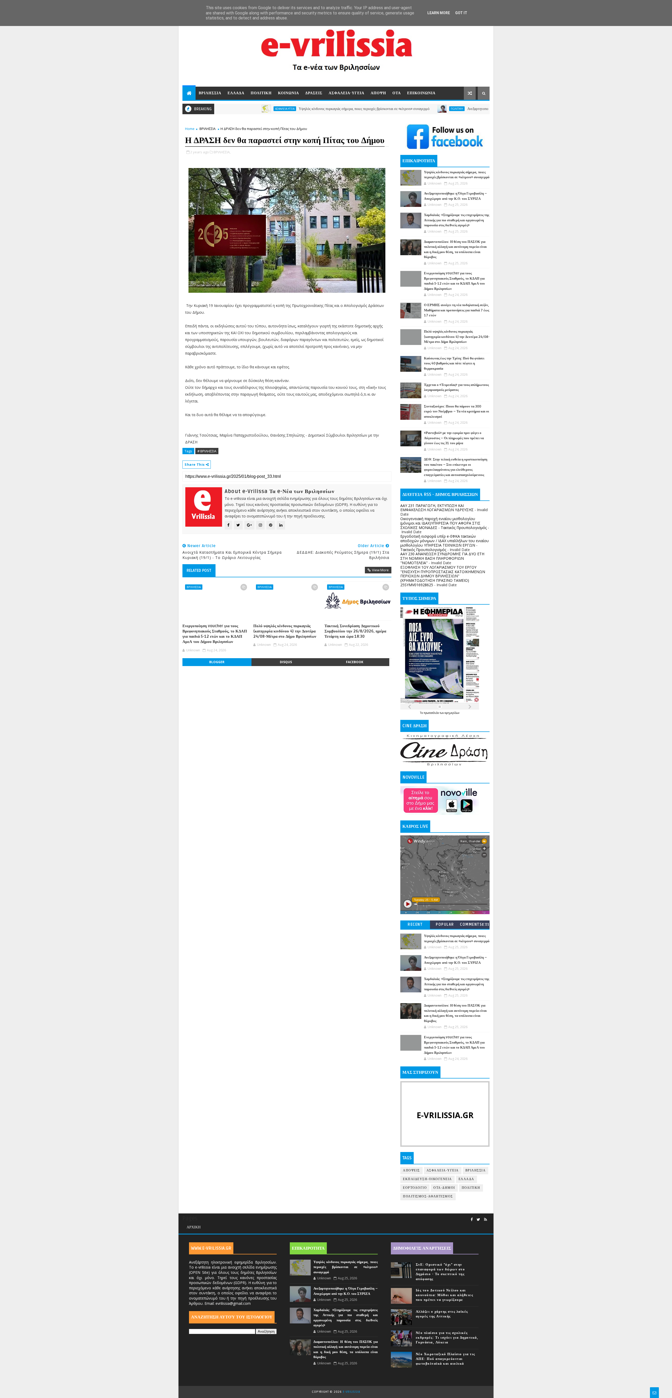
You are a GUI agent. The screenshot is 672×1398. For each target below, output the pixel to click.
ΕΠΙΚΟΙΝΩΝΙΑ (421, 93)
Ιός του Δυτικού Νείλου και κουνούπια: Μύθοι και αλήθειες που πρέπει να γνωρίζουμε (444, 1295)
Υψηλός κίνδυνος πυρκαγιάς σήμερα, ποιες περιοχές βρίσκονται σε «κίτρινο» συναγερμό (318, 109)
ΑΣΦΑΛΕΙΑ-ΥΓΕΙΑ (346, 93)
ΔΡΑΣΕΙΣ (313, 93)
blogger (216, 662)
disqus (286, 662)
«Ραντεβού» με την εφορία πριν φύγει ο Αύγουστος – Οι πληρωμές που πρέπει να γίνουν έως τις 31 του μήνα (454, 438)
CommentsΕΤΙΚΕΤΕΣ (474, 925)
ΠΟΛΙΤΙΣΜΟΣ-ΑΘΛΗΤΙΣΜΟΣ (428, 1196)
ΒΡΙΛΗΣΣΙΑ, (222, 152)
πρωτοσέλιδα (432, 713)
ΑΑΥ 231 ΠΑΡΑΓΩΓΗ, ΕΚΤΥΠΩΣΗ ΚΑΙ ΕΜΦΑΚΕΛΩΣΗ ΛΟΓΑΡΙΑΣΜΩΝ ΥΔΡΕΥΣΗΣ (437, 507)
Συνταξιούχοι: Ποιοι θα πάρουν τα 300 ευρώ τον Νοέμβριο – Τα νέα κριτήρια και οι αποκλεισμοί (456, 411)
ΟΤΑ (396, 93)
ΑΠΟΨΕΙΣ (411, 1170)
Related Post (199, 570)
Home (190, 128)
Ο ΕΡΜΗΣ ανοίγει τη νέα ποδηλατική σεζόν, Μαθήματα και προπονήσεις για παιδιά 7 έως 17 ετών (456, 310)
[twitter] (478, 1219)
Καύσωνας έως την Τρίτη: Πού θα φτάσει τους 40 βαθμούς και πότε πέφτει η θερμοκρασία (454, 363)
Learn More (438, 13)
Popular (445, 924)
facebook (354, 662)
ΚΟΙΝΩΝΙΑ (288, 93)
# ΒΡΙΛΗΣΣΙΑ (206, 451)
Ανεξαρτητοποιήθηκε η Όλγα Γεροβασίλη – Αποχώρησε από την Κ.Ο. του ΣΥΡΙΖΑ (483, 109)
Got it (461, 13)
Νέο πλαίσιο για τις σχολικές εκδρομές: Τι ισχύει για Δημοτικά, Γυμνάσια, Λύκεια (447, 1337)
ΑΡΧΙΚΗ (194, 1227)
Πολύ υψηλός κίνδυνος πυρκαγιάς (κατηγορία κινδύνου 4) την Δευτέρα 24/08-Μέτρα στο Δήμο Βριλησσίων (284, 631)
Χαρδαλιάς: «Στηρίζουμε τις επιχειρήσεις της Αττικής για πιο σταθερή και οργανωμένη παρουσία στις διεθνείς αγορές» (456, 220)
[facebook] (471, 1219)
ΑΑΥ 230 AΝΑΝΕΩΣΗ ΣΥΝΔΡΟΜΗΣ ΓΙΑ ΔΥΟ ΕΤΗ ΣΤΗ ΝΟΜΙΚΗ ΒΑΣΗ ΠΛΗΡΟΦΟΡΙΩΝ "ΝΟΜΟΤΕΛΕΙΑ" (442, 558)
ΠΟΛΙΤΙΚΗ (261, 93)
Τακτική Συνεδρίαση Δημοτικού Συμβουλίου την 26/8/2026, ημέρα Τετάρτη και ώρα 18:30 (355, 631)
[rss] (485, 1219)
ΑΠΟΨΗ (378, 93)
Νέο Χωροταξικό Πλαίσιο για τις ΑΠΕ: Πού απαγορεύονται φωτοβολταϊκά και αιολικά (445, 1359)
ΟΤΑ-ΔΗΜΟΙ (444, 1188)
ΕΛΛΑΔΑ (236, 93)
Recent (415, 924)
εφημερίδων (452, 713)
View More (380, 570)
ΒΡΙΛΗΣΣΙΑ (210, 93)
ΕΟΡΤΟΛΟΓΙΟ (415, 1188)
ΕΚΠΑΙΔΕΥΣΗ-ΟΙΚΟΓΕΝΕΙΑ (427, 1179)
